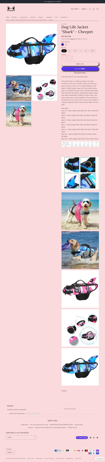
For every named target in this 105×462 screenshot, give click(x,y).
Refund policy (39, 458)
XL (86, 50)
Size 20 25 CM (30, 20)
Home (7, 20)
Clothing (12, 20)
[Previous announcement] (6, 1)
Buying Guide (79, 424)
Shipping (72, 38)
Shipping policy (69, 458)
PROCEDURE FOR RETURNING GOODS (61, 424)
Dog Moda (12, 458)
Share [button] (64, 391)
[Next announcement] (98, 1)
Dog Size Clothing (20, 20)
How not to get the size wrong (39, 424)
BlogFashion (24, 424)
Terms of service (60, 458)
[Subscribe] (34, 437)
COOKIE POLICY (72, 427)
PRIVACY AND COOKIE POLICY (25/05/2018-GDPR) (50, 427)
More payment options (80, 72)
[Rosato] (66, 44)
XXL (92, 50)
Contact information (49, 458)
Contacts (30, 427)
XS (64, 50)
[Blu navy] (62, 44)
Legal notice (78, 458)
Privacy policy (30, 458)
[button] (14, 17)
